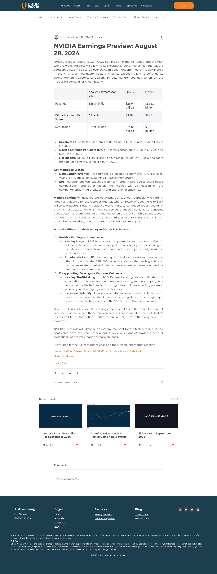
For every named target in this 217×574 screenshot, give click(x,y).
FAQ (56, 526)
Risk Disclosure (21, 514)
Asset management (105, 518)
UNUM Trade (141, 514)
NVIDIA (68, 351)
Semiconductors (119, 351)
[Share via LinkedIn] (69, 373)
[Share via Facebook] (55, 373)
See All (174, 398)
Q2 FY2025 (98, 351)
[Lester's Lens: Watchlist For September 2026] (60, 416)
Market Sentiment (64, 356)
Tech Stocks (136, 351)
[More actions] (161, 37)
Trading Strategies (97, 17)
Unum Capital (142, 17)
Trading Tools (121, 17)
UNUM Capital (142, 518)
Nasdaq (58, 351)
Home (57, 514)
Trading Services (103, 514)
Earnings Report (82, 351)
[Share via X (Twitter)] (62, 373)
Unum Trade (74, 17)
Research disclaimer (23, 518)
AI (107, 351)
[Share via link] (77, 373)
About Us (59, 518)
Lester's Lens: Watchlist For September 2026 (59, 435)
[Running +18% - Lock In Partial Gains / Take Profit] (108, 416)
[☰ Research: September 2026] (156, 416)
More (158, 17)
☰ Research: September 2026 (154, 435)
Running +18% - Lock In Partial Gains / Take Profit (108, 435)
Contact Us (60, 522)
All (40, 17)
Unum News (55, 17)
